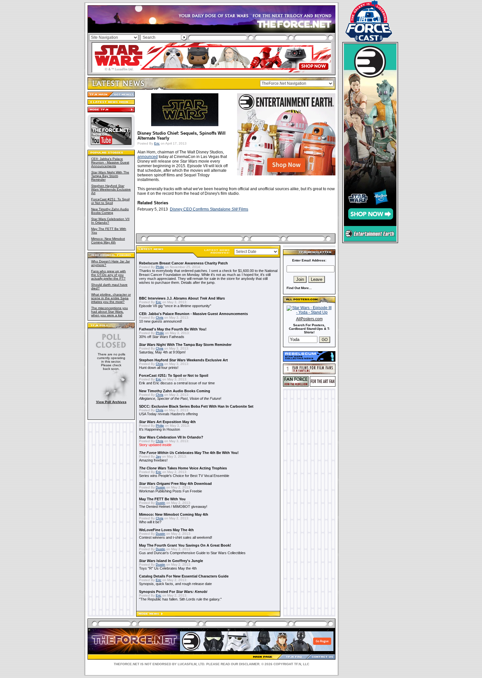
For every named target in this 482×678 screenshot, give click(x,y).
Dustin (160, 487)
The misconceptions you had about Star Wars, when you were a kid (109, 311)
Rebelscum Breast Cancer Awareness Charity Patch (183, 263)
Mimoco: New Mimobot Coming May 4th (108, 240)
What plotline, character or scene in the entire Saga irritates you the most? (111, 298)
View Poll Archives (111, 402)
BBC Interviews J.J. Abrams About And (182, 298)
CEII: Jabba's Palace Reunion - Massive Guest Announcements (110, 162)
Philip (160, 267)
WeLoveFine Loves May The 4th (166, 530)
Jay (158, 456)
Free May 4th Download (175, 484)
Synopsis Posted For (173, 592)
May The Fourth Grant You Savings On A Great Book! (185, 545)
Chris (159, 317)
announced (147, 156)
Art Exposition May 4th (167, 422)
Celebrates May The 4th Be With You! (189, 453)
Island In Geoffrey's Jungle (171, 561)
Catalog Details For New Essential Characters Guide (184, 576)
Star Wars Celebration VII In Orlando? (171, 437)
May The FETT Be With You (162, 499)
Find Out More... (299, 288)
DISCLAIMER (249, 664)
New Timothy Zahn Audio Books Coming (110, 211)
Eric (157, 143)
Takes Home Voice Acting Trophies (183, 468)
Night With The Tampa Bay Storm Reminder (110, 175)
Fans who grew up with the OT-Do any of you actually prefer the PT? (108, 274)
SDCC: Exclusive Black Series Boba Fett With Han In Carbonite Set (196, 406)
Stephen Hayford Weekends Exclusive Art (111, 189)
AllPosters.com (309, 319)
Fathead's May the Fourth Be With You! (173, 329)
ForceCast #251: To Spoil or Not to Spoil (110, 201)
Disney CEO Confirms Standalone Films (209, 209)
